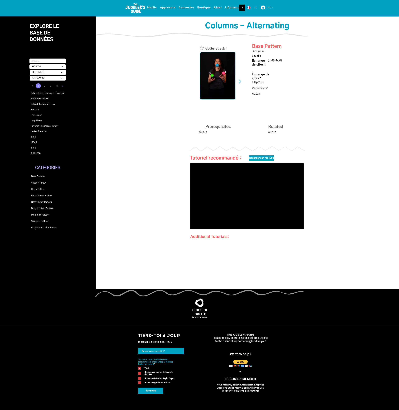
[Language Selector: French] (252, 7)
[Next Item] (240, 81)
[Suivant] (63, 86)
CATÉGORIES (47, 168)
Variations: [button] (260, 88)
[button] (152, 8)
